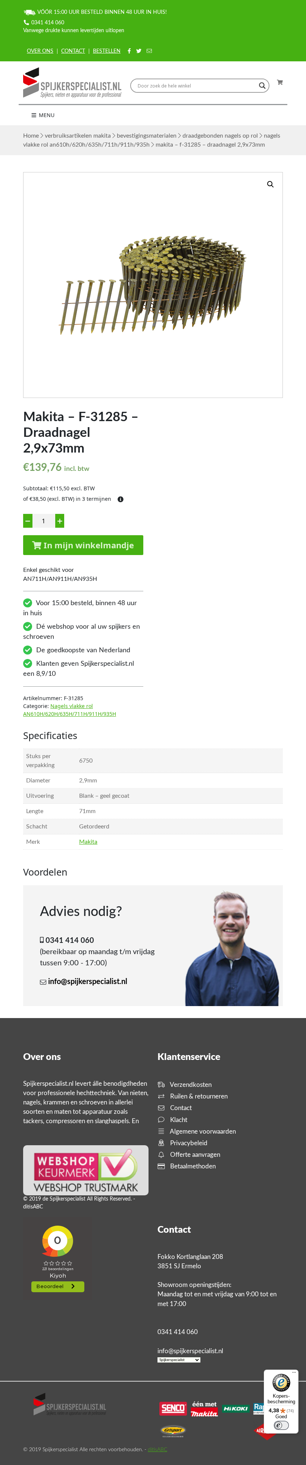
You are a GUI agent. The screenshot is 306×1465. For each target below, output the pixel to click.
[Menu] (294, 1374)
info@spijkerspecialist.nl (87, 982)
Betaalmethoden (192, 1166)
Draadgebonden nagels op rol (220, 136)
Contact (73, 51)
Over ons (40, 51)
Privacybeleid (188, 1143)
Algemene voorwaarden (202, 1131)
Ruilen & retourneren (198, 1096)
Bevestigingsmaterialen (147, 136)
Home (31, 136)
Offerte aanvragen (194, 1155)
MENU (45, 115)
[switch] (281, 1425)
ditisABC (157, 1449)
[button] (270, 184)
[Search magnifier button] (262, 85)
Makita (88, 842)
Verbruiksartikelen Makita (78, 136)
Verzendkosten (190, 1085)
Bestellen (107, 51)
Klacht (178, 1120)
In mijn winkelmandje (87, 545)
